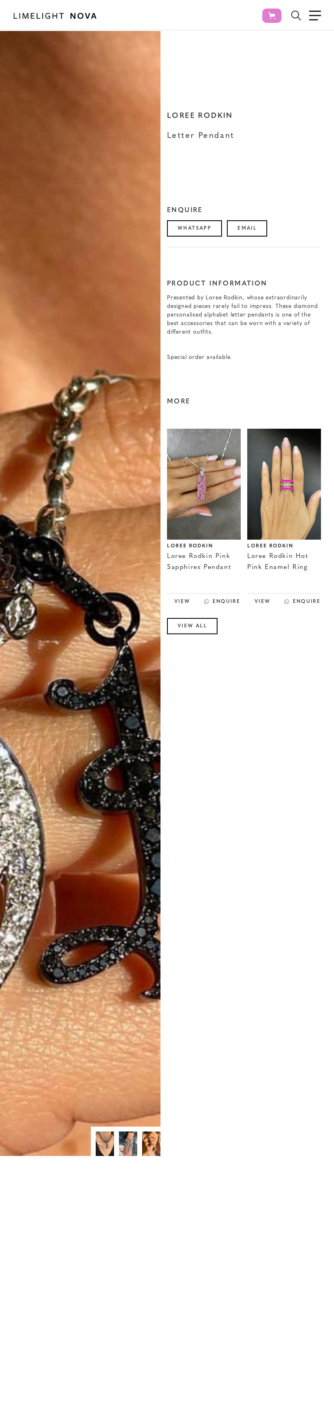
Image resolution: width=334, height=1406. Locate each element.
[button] (271, 16)
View (182, 601)
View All (192, 626)
